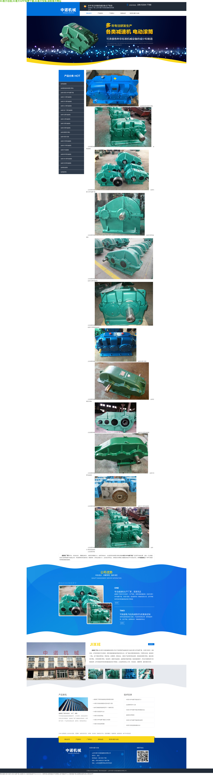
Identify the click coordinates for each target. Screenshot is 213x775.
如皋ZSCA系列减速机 (66, 158)
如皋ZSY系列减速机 (66, 141)
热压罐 (94, 733)
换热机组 (119, 733)
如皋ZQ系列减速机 (66, 114)
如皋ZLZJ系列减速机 (66, 105)
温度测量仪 (107, 733)
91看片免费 (8, 774)
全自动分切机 (70, 733)
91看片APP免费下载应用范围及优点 (135, 709)
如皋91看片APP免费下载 (67, 92)
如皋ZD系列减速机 (65, 128)
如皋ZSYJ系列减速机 (66, 101)
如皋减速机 (64, 83)
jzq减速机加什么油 (131, 704)
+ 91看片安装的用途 (98, 715)
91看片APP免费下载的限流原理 (134, 720)
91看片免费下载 (15, 774)
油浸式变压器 (83, 733)
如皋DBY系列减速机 (66, 154)
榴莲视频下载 (72, 774)
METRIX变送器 (127, 733)
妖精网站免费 (80, 774)
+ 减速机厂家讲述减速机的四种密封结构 (103, 699)
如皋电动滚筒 (64, 167)
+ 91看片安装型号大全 (98, 711)
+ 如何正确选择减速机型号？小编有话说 (103, 707)
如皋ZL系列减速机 (65, 119)
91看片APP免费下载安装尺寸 (133, 699)
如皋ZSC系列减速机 (66, 163)
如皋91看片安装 (65, 136)
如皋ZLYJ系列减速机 (66, 97)
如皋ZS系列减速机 (65, 123)
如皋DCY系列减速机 (66, 145)
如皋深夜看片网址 (65, 132)
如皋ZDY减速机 (65, 150)
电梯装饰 (113, 733)
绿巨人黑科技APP (88, 774)
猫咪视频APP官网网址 (53, 774)
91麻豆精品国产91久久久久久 (33, 774)
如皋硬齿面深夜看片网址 (67, 88)
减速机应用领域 (130, 715)
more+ (117, 603)
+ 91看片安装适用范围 (98, 723)
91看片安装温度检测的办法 (133, 725)
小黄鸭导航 (45, 774)
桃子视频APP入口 (64, 774)
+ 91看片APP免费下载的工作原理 (101, 719)
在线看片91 (23, 774)
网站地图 (2, 774)
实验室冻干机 (100, 733)
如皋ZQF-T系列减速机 (66, 110)
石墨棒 (77, 733)
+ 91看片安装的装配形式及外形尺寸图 (103, 703)
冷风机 (89, 733)
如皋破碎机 (64, 172)
